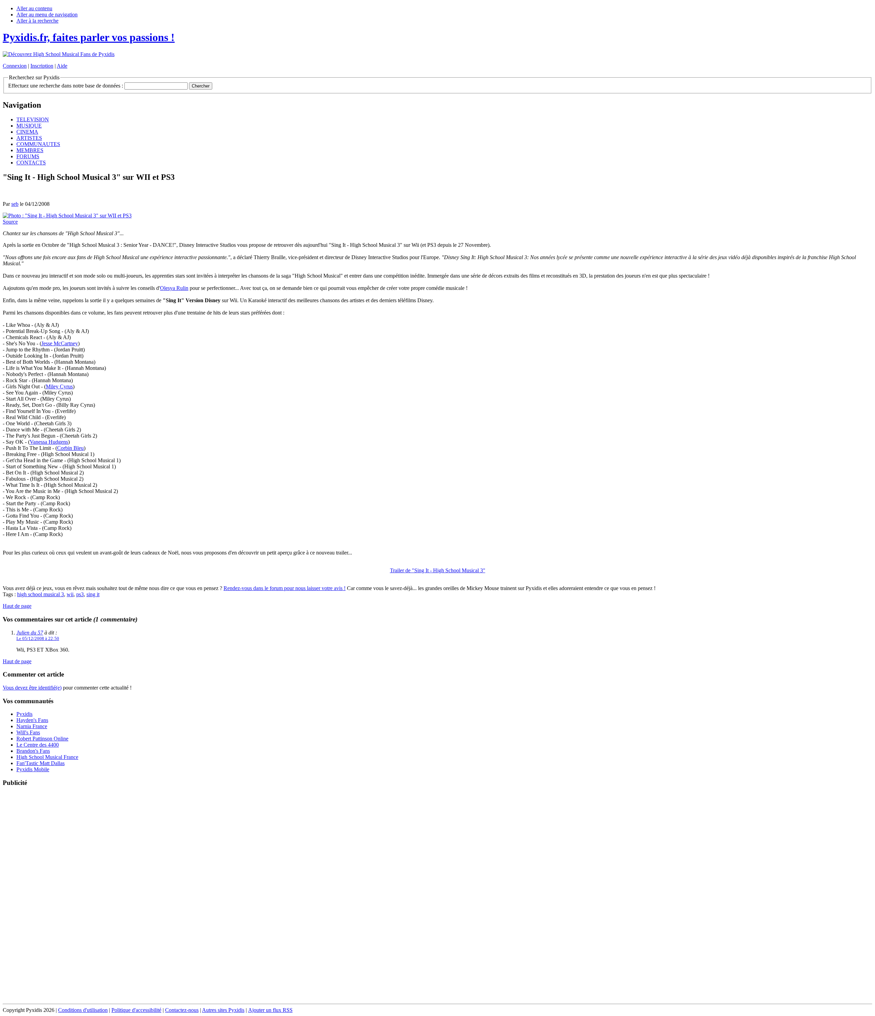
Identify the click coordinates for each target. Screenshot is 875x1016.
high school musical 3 (40, 594)
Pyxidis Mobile (32, 769)
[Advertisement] (437, 895)
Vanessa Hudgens (49, 442)
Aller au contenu (34, 8)
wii (70, 594)
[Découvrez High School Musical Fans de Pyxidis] (59, 54)
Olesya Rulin (174, 288)
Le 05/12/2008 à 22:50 (37, 638)
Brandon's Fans (33, 751)
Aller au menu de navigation (47, 14)
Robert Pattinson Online (42, 738)
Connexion (15, 66)
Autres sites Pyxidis (223, 1010)
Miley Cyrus (59, 386)
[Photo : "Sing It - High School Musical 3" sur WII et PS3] (67, 215)
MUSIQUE (29, 126)
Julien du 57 (29, 633)
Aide (62, 66)
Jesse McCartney (59, 343)
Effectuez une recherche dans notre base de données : (65, 86)
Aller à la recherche (37, 21)
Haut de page (17, 606)
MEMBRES (29, 150)
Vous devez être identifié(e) (32, 688)
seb (14, 204)
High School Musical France (47, 757)
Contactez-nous (182, 1010)
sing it (92, 594)
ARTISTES (29, 138)
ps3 (80, 594)
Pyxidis (24, 714)
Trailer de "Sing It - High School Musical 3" (437, 570)
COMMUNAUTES (38, 144)
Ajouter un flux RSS (270, 1010)
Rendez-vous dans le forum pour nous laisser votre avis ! (285, 588)
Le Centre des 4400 (37, 745)
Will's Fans (28, 732)
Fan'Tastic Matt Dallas (40, 763)
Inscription (41, 66)
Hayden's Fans (32, 720)
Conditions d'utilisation (83, 1010)
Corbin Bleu (70, 448)
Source (10, 222)
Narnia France (31, 726)
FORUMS (27, 156)
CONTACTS (31, 162)
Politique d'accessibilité (136, 1010)
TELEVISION (32, 119)
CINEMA (27, 132)
